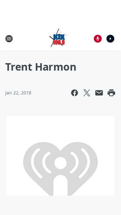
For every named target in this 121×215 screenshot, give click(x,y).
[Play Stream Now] (110, 39)
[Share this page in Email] (99, 92)
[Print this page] (111, 92)
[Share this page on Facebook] (74, 92)
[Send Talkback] (98, 39)
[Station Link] (58, 38)
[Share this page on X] (86, 92)
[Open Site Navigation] (9, 39)
